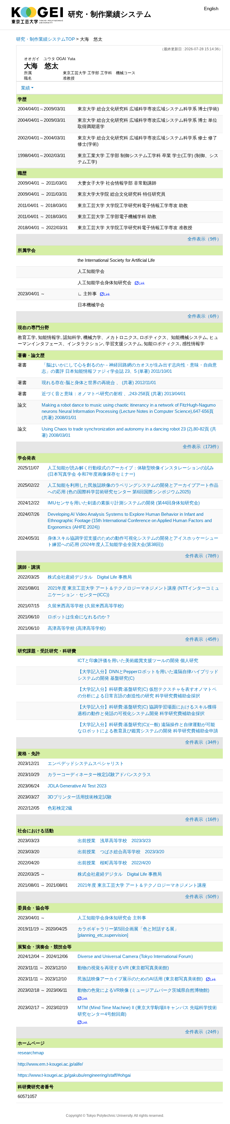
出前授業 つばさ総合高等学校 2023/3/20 (121, 851)
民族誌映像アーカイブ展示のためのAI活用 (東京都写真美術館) (140, 978)
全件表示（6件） (204, 316)
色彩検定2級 (60, 807)
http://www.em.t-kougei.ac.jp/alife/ (50, 1064)
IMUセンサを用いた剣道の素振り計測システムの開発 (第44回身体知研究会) (124, 502)
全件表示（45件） (203, 639)
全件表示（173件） (202, 446)
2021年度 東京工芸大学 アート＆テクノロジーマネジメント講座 (142, 885)
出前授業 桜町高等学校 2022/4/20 (114, 862)
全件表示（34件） (203, 742)
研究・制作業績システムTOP (45, 39)
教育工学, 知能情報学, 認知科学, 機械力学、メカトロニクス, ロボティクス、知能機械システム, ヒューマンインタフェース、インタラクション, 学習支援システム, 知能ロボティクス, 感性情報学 (118, 340)
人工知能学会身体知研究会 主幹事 (112, 917)
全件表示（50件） (203, 896)
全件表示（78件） (203, 555)
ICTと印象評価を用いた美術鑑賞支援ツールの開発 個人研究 (138, 660)
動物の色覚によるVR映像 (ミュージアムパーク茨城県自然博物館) (143, 990)
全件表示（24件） (203, 1031)
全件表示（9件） (204, 238)
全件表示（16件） (203, 819)
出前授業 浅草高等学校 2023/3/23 (114, 840)
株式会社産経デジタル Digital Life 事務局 (90, 577)
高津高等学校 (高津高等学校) (77, 628)
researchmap (31, 1052)
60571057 (27, 1096)
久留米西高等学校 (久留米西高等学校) (86, 605)
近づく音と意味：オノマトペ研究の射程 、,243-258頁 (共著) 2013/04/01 (114, 393)
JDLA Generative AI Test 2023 (77, 785)
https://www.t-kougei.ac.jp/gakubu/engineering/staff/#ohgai (74, 1075)
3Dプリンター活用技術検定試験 (80, 796)
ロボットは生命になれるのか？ (79, 616)
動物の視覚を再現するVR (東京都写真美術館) (123, 967)
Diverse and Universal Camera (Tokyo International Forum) (135, 956)
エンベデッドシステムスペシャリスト (86, 763)
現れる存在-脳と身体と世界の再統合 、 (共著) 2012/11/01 (99, 382)
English (211, 8)
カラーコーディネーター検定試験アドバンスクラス (99, 774)
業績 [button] (25, 87)
